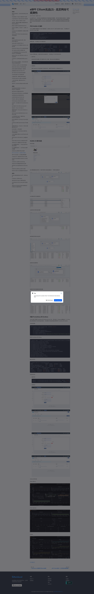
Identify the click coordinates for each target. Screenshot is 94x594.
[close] (61, 293)
